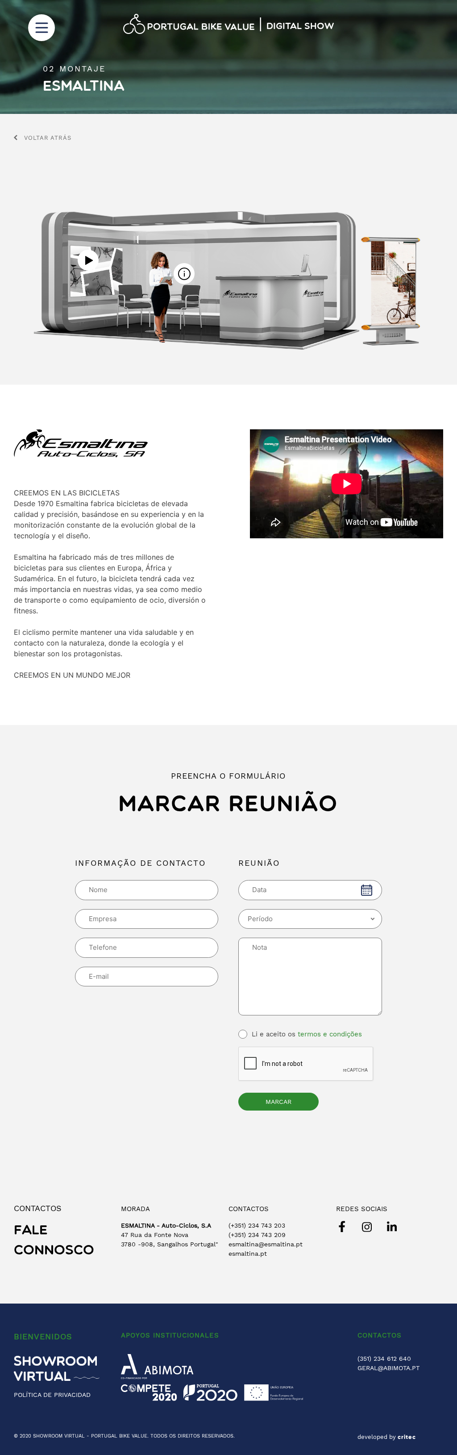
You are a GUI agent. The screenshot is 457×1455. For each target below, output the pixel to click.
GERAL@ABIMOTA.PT (388, 1367)
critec (407, 1437)
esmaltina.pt (247, 1253)
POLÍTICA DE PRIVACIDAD (52, 1394)
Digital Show (300, 26)
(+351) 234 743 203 (256, 1225)
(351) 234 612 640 (384, 1358)
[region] (228, 57)
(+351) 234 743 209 (257, 1234)
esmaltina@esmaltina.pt (265, 1244)
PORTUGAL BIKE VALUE (119, 1436)
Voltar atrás (47, 137)
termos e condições (330, 1034)
